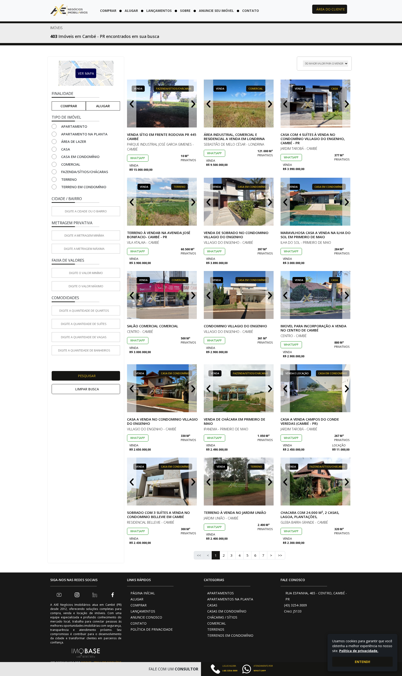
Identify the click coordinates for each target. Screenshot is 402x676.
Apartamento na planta (84, 134)
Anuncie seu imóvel (216, 10)
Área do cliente (330, 9)
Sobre (185, 10)
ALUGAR (137, 599)
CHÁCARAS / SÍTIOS (222, 617)
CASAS (212, 605)
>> (280, 555)
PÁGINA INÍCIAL (143, 593)
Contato (250, 10)
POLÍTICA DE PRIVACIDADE (152, 629)
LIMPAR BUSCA (87, 389)
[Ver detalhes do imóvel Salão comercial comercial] (162, 295)
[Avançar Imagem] (193, 103)
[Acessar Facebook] (112, 594)
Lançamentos (159, 10)
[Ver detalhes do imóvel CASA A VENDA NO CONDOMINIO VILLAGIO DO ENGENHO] (162, 388)
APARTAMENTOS (220, 593)
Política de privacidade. (358, 651)
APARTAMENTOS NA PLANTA (230, 599)
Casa (65, 149)
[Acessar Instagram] (77, 594)
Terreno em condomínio (83, 186)
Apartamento (74, 126)
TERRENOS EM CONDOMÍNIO (230, 635)
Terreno (69, 179)
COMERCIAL (216, 623)
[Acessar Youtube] (59, 594)
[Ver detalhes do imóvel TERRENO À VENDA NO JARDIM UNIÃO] (239, 481)
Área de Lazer (73, 141)
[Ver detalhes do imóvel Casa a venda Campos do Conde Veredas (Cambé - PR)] (316, 388)
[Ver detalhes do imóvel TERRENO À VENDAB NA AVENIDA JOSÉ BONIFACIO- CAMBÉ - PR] (162, 202)
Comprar (108, 10)
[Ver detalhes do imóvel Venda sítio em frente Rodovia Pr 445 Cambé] (162, 103)
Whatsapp (137, 158)
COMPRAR (139, 605)
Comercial (70, 164)
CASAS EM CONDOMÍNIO (226, 611)
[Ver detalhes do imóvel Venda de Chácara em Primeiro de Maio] (239, 388)
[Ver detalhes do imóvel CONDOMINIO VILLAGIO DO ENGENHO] (239, 295)
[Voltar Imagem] (131, 103)
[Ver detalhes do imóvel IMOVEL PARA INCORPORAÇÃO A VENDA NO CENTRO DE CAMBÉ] (316, 295)
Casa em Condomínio (80, 156)
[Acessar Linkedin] (94, 594)
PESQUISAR (87, 376)
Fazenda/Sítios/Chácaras (84, 171)
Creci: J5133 (293, 611)
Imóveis (56, 28)
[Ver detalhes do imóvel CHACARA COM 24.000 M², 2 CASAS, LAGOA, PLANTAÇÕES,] (316, 481)
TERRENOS (215, 629)
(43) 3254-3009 (295, 605)
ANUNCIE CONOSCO (146, 617)
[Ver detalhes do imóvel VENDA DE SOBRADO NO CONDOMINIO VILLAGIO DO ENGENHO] (239, 202)
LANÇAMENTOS (143, 611)
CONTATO (139, 623)
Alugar (131, 10)
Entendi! (362, 661)
